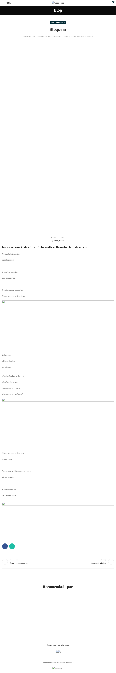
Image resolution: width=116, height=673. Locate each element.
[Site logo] (58, 2)
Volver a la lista (58, 561)
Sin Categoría (58, 22)
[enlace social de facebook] (5, 546)
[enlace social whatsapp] (12, 546)
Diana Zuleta (41, 36)
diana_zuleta (58, 240)
